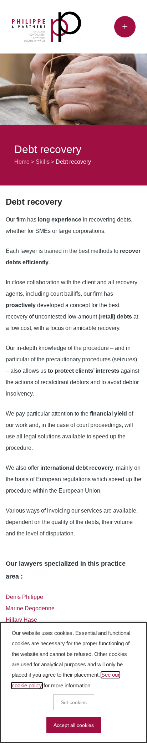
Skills (43, 162)
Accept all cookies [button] (74, 725)
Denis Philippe (24, 597)
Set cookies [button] (74, 702)
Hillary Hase (21, 620)
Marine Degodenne (30, 608)
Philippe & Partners (46, 26)
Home (22, 162)
